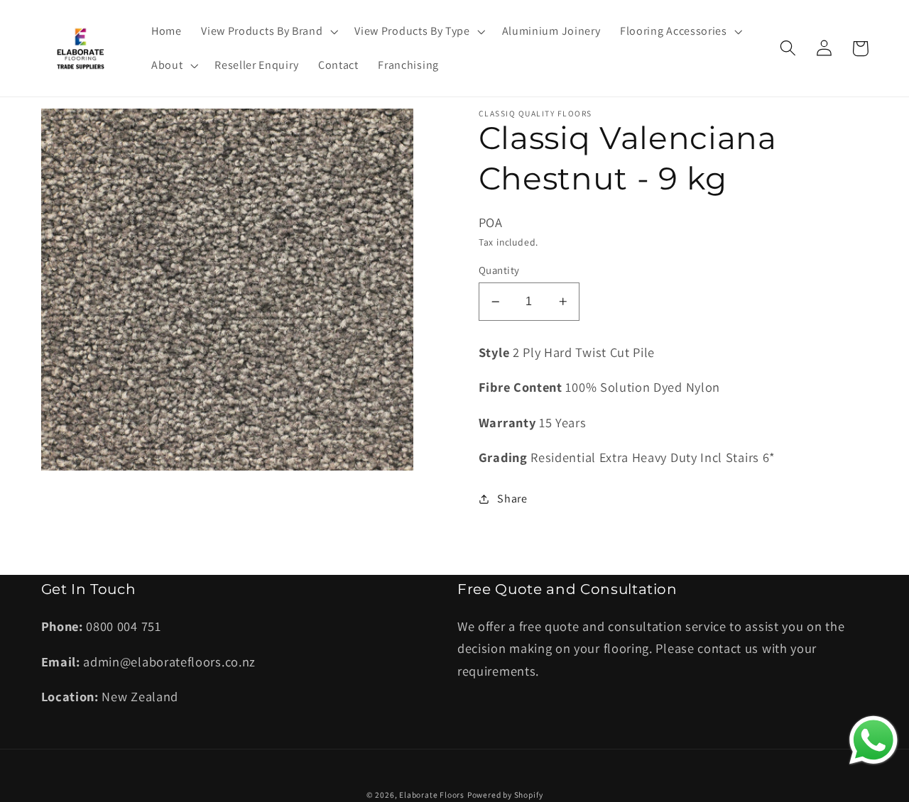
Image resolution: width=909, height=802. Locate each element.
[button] (267, 31)
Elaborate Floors (431, 794)
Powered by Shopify (505, 794)
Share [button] (512, 498)
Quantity (499, 270)
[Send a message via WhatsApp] (873, 740)
